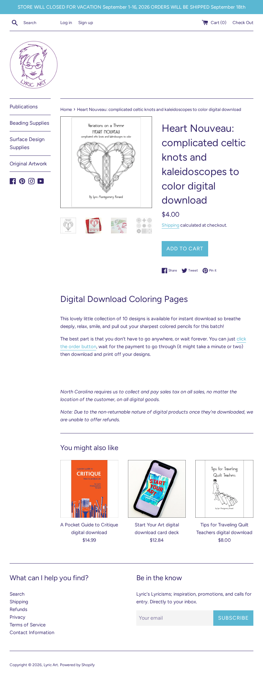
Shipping (170, 225)
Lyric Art (51, 665)
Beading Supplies (29, 123)
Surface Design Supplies (27, 143)
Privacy (17, 617)
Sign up (85, 22)
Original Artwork (28, 164)
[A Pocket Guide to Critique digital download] (89, 489)
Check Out (243, 22)
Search (17, 594)
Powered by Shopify (77, 665)
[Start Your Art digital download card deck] (157, 489)
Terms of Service (28, 625)
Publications (24, 107)
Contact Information (32, 632)
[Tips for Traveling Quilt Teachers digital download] (224, 489)
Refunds (18, 609)
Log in (66, 22)
